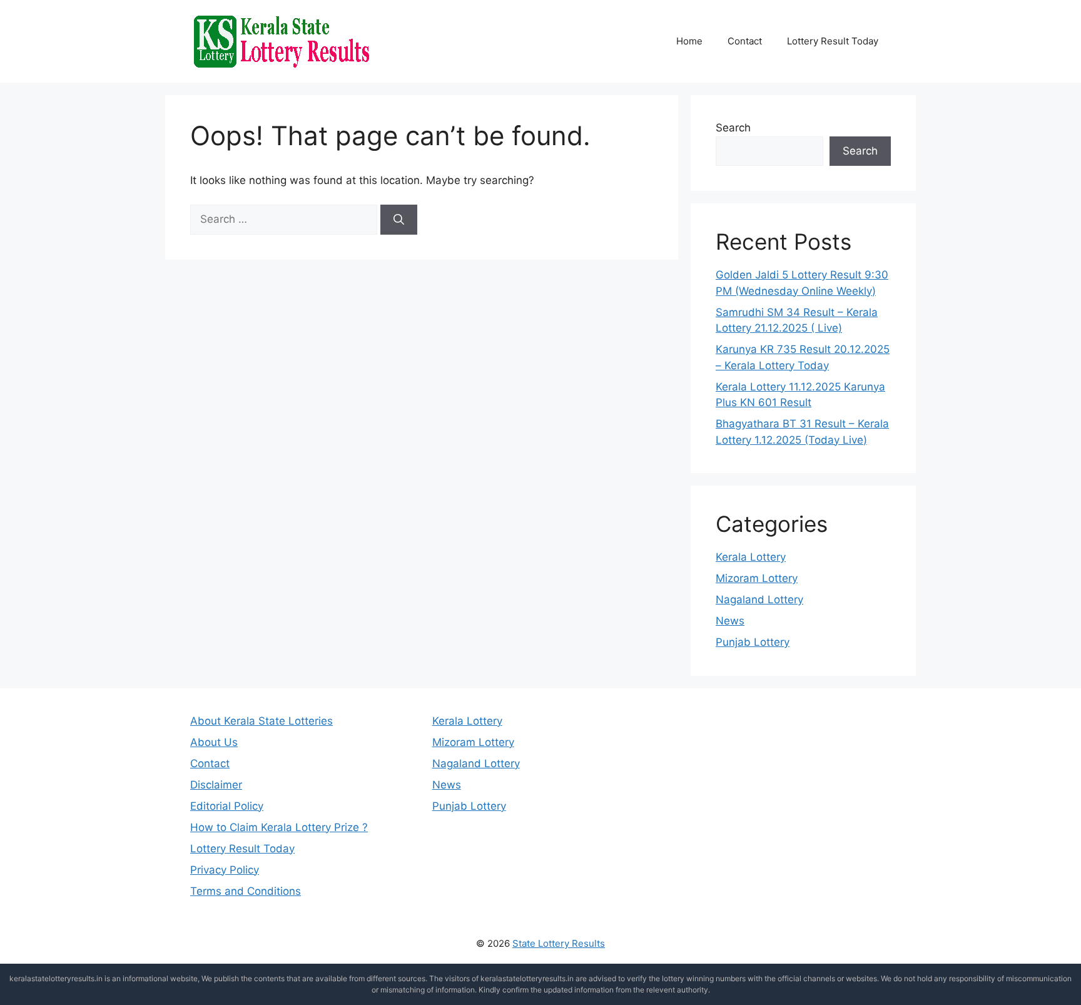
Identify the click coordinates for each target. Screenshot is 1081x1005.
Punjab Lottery (752, 642)
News (730, 621)
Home (689, 41)
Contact (745, 41)
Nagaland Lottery (759, 599)
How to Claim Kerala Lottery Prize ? (279, 827)
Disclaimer (216, 784)
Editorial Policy (226, 806)
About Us (214, 742)
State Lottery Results (558, 943)
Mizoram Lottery (757, 578)
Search (733, 127)
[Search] (398, 220)
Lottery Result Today (832, 41)
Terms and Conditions (245, 891)
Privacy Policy (224, 870)
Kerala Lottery (751, 557)
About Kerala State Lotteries (261, 721)
